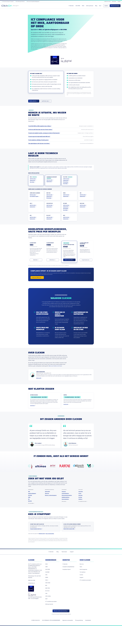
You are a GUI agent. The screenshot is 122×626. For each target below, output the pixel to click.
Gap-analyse (32, 182)
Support (119, 1)
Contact (106, 5)
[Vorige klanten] (29, 466)
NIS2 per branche (49, 604)
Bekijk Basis (35, 259)
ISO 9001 (47, 572)
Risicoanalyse (65, 182)
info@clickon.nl (31, 583)
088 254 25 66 (107, 1)
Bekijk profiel (38, 378)
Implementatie (32, 180)
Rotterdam (80, 495)
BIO (28, 499)
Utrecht (80, 493)
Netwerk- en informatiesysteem (51, 495)
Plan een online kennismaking (60, 611)
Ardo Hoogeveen (83, 569)
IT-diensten (51, 551)
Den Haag (80, 497)
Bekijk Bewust (52, 259)
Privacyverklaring (79, 620)
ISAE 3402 (47, 583)
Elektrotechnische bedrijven (67, 495)
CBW (46, 566)
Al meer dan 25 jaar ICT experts (7, 1)
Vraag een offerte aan (36, 277)
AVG (46, 575)
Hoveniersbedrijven (65, 499)
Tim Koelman (82, 572)
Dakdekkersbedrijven (65, 497)
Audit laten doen (45, 101)
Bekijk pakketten (33, 101)
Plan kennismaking (115, 5)
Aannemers (64, 491)
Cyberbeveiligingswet (32, 493)
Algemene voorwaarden (67, 620)
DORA (29, 497)
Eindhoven (80, 499)
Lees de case (32, 405)
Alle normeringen (31, 503)
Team (81, 566)
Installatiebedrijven (65, 493)
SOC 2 (46, 580)
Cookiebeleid (88, 620)
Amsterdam (81, 491)
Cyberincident (47, 491)
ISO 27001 (30, 495)
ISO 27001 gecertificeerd (20, 1)
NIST (46, 599)
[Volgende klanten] (93, 466)
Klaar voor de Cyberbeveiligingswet (33, 1)
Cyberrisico (47, 493)
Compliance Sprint (67, 569)
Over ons (82, 564)
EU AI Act (47, 591)
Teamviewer (114, 1)
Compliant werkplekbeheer (68, 566)
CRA (46, 593)
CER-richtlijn (48, 596)
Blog (58, 551)
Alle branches (64, 501)
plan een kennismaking (50, 533)
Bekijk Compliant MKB (69, 259)
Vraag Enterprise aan (85, 259)
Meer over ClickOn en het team (55, 366)
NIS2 (29, 491)
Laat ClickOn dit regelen (34, 196)
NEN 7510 (30, 501)
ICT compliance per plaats (82, 501)
